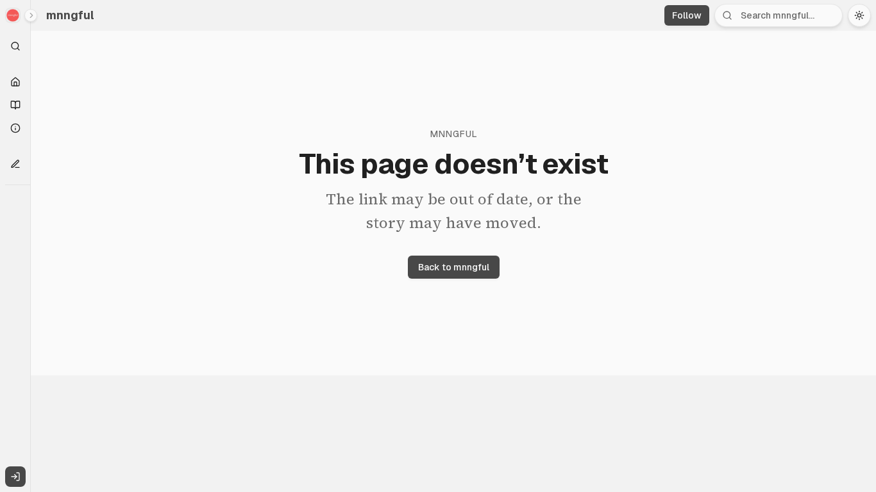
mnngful (70, 15)
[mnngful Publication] (15, 15)
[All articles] (15, 105)
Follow (687, 15)
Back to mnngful (453, 267)
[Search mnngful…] (15, 46)
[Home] (15, 82)
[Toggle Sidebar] (30, 246)
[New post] (15, 164)
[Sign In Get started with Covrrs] (15, 476)
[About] (15, 128)
